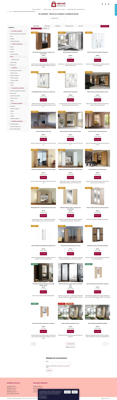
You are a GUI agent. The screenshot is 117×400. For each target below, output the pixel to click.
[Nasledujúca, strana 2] (105, 343)
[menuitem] (36, 9)
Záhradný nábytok (14, 124)
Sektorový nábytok (14, 75)
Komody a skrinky (14, 78)
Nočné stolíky (13, 62)
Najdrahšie (57, 26)
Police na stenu (13, 98)
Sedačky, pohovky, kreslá (16, 70)
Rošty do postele (14, 54)
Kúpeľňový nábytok (14, 118)
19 (108, 344)
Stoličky (12, 39)
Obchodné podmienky (37, 386)
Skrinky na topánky (14, 108)
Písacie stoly (13, 93)
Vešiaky (12, 111)
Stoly (11, 36)
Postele (12, 49)
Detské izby (13, 65)
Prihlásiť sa (49, 370)
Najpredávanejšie (69, 26)
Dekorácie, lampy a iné (15, 126)
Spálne (12, 47)
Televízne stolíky (14, 80)
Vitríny (11, 85)
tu (58, 394)
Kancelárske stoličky (15, 95)
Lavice (11, 113)
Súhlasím (75, 392)
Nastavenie (43, 397)
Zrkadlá (12, 116)
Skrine (11, 56)
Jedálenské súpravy (14, 41)
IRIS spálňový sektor (11, 386)
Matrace (12, 51)
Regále (12, 100)
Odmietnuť (67, 392)
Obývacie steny (14, 73)
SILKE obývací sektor (11, 389)
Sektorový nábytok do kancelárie (18, 91)
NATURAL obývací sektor (12, 391)
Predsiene (12, 106)
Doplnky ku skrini (15, 59)
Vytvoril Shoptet (106, 398)
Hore (34, 344)
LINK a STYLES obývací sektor (13, 393)
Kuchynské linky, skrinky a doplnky (18, 34)
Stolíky (12, 83)
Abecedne (80, 26)
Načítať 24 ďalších (70, 344)
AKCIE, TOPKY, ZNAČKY (15, 129)
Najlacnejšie (47, 26)
